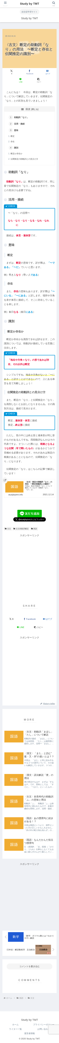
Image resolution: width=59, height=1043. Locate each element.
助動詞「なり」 (21, 117)
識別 (16, 147)
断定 (13, 136)
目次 (28, 109)
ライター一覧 (15, 1029)
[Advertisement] (29, 567)
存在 (13, 141)
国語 (35, 529)
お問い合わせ (43, 1029)
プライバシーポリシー (43, 1024)
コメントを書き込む (29, 966)
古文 (9, 529)
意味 (16, 130)
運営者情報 (29, 1033)
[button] (38, 80)
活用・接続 (19, 124)
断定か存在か (16, 153)
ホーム (15, 1024)
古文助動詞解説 (22, 529)
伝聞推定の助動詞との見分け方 (24, 159)
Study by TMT (29, 3)
